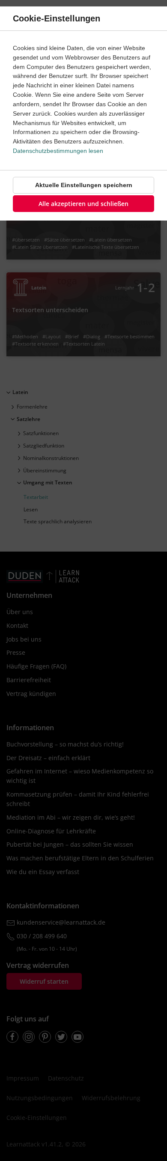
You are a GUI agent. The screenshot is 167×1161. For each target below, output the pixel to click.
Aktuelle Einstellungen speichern (83, 185)
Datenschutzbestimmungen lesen (58, 150)
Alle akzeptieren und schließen (83, 204)
